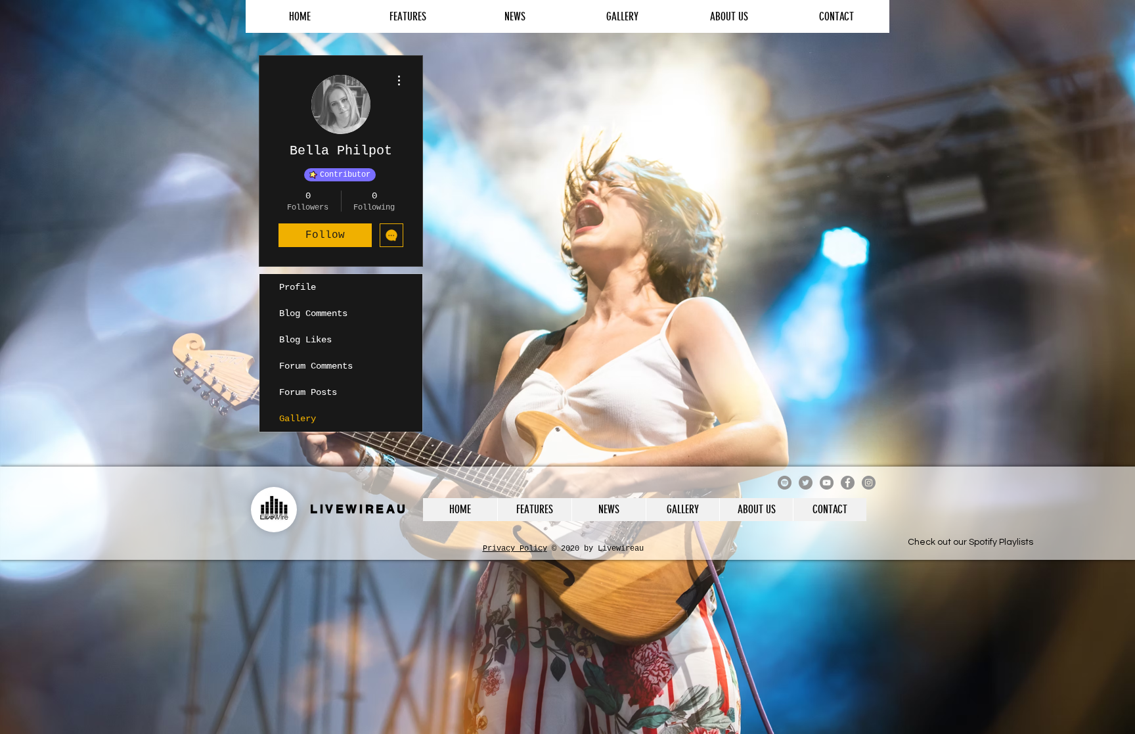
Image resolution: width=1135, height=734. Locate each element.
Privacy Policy (515, 548)
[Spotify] (784, 483)
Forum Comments (316, 366)
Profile (297, 287)
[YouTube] (827, 483)
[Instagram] (869, 483)
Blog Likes (305, 339)
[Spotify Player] (970, 526)
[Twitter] (805, 483)
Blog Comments (313, 313)
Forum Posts (308, 392)
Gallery (297, 418)
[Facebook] (848, 483)
